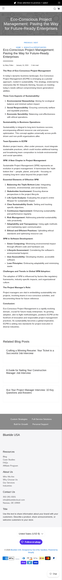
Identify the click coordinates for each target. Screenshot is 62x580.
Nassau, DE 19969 (11, 503)
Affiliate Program (10, 466)
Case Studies (9, 459)
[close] (59, 2)
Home (18, 47)
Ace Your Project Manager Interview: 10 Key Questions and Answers (30, 391)
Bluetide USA (16, 550)
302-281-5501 (9, 497)
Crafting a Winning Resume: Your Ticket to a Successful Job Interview (30, 352)
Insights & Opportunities (35, 47)
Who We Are (8, 476)
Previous (28, 42)
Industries (7, 486)
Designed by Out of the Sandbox (34, 550)
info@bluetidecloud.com (14, 500)
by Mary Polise (8, 65)
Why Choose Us (10, 479)
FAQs (5, 462)
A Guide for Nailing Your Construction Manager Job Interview (26, 371)
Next (36, 42)
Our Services (9, 483)
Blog (5, 456)
